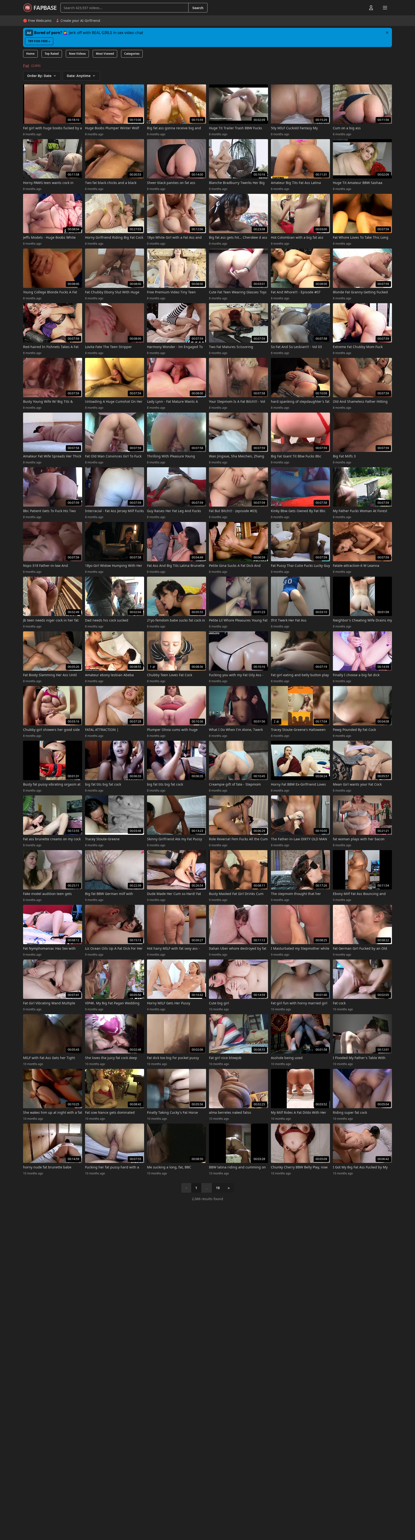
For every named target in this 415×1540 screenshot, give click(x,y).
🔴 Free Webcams (37, 20)
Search (197, 8)
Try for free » (39, 41)
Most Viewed (105, 54)
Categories (132, 54)
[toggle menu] (360, 7)
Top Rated (52, 54)
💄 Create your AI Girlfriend (77, 20)
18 (218, 1187)
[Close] (387, 32)
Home (30, 54)
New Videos (77, 54)
